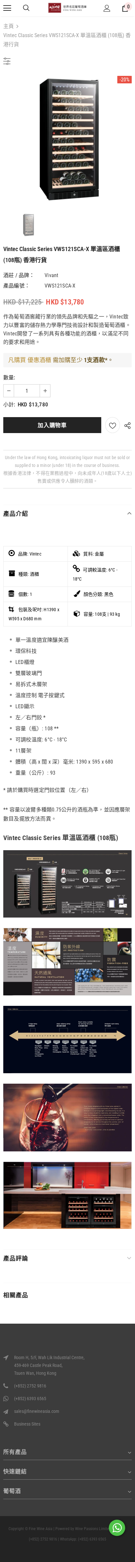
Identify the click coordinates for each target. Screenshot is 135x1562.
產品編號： (16, 286)
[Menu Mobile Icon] (7, 8)
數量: (9, 377)
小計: (9, 404)
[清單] (112, 425)
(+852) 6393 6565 (30, 1398)
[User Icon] (107, 8)
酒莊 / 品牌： (19, 275)
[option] (67, 140)
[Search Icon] (26, 8)
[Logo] (67, 7)
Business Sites (27, 1424)
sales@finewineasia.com (36, 1411)
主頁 (8, 26)
